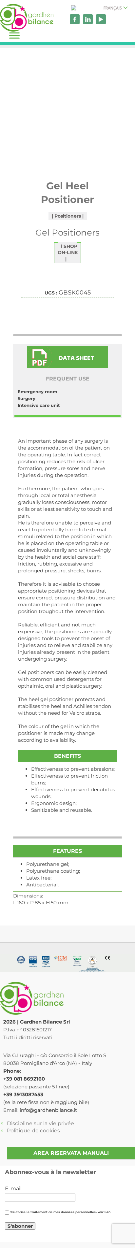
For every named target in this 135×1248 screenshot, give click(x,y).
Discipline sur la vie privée (40, 1123)
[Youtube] (101, 19)
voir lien (104, 1212)
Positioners (67, 216)
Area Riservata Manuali (71, 1153)
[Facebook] (75, 19)
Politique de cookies (33, 1130)
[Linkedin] (88, 19)
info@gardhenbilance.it (48, 1110)
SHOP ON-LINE (68, 249)
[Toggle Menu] (14, 35)
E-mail (13, 1188)
